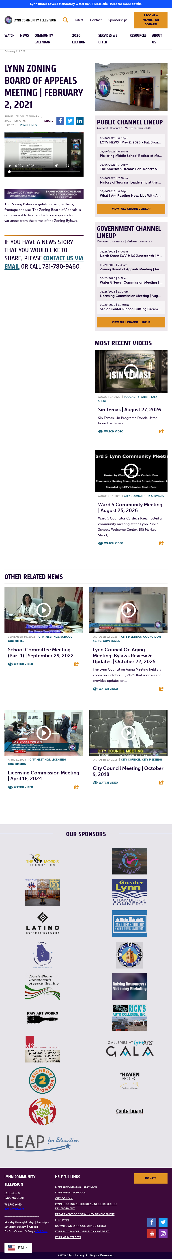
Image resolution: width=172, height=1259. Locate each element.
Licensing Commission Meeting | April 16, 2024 (43, 776)
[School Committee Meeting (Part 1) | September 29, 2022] (43, 610)
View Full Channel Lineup (131, 208)
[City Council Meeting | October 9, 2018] (128, 733)
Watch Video (113, 431)
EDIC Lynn (62, 1220)
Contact (96, 20)
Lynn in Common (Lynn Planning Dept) (82, 1231)
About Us (157, 39)
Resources (138, 35)
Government (112, 641)
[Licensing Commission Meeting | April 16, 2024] (43, 733)
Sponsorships (117, 20)
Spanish (143, 396)
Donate (150, 1178)
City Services (154, 496)
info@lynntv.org (14, 1208)
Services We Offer (107, 39)
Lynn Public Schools (70, 1192)
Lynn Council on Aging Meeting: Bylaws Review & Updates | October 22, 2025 (124, 656)
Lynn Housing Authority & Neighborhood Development (86, 1206)
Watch (9, 35)
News (24, 35)
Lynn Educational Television (76, 1186)
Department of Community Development (84, 1214)
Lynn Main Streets (68, 1237)
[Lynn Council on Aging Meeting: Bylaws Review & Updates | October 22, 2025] (128, 610)
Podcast (130, 396)
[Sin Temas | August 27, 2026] (131, 371)
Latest (79, 20)
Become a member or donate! (151, 20)
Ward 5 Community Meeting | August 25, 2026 (130, 507)
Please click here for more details (116, 4)
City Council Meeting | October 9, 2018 (128, 771)
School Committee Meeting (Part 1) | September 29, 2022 (41, 652)
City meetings (27, 125)
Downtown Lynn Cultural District (80, 1225)
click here (41, 1231)
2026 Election (79, 39)
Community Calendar (43, 39)
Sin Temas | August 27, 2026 (129, 410)
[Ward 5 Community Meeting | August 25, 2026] (131, 471)
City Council (133, 496)
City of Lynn (64, 1198)
